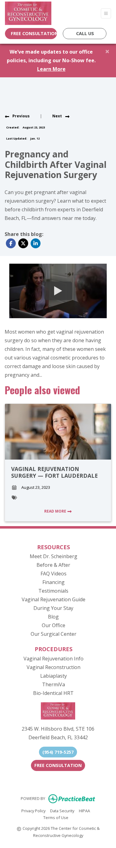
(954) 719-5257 (58, 752)
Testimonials (53, 590)
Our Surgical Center (53, 634)
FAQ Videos (54, 573)
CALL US (85, 33)
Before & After (53, 565)
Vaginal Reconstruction (53, 667)
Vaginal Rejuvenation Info (54, 658)
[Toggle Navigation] (106, 13)
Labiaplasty (53, 675)
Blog (53, 616)
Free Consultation (58, 765)
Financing (53, 582)
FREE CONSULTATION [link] (32, 33)
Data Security (62, 811)
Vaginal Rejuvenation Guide (53, 599)
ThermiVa (53, 684)
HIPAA (84, 811)
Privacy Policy (33, 811)
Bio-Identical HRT (53, 693)
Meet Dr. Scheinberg (53, 556)
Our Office (53, 625)
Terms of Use (55, 817)
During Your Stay (53, 608)
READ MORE (55, 511)
